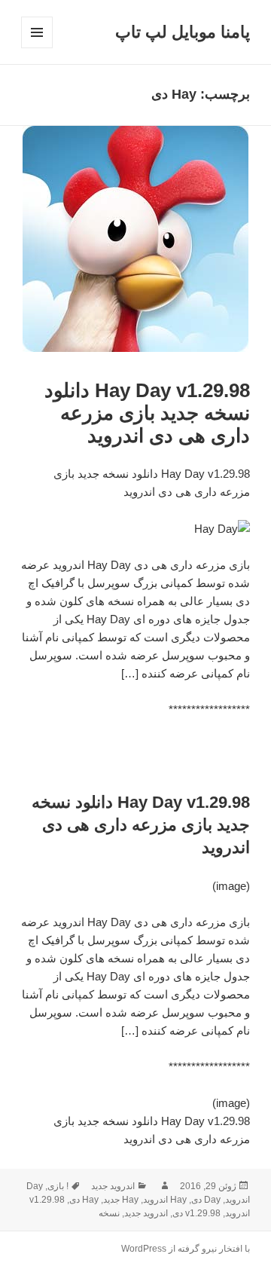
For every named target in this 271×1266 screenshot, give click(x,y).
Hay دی (84, 1199)
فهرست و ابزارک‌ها (36, 47)
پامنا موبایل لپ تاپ (182, 32)
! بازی (58, 1186)
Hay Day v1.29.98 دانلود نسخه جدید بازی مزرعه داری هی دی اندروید (147, 413)
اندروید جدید (113, 1186)
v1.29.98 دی (196, 1213)
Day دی (206, 1199)
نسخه (109, 1213)
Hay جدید (121, 1199)
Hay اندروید (165, 1199)
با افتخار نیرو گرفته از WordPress (185, 1248)
